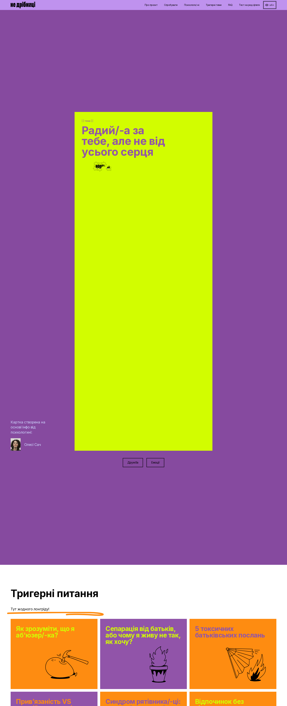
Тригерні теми (213, 4)
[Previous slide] (109, 259)
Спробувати (171, 4)
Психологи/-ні (191, 4)
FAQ (230, 4)
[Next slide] (178, 259)
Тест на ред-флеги (249, 4)
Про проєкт (151, 4)
